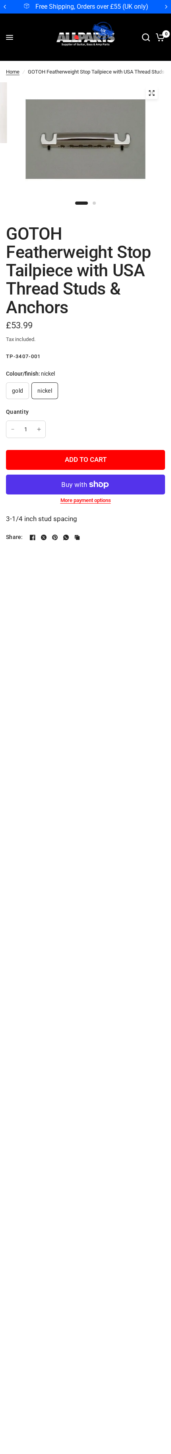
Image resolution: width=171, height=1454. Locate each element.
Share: (14, 537)
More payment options (85, 500)
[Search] (146, 37)
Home (12, 72)
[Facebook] (32, 537)
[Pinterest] (55, 537)
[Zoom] (151, 93)
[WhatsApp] (66, 537)
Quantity (17, 412)
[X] (44, 537)
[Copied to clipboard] (77, 537)
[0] (159, 37)
